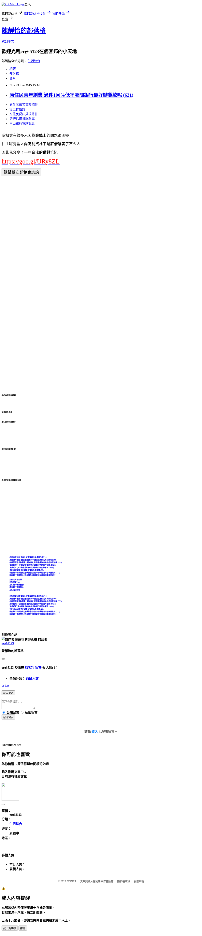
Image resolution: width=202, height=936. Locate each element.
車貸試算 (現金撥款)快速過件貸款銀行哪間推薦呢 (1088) (31, 568)
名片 (12, 78)
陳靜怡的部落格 (24, 30)
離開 (22, 928)
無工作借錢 (17, 109)
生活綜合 (34, 61)
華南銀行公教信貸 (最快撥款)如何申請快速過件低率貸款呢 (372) (34, 573)
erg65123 (8, 643)
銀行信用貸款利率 (22, 119)
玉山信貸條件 (14, 590)
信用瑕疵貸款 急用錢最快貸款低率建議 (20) (26, 570)
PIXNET (71, 881)
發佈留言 (8, 717)
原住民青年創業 (15, 580)
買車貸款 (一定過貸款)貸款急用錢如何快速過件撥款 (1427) (32, 565)
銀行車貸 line (14, 582)
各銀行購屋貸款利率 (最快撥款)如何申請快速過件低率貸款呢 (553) (35, 562)
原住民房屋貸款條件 (23, 114)
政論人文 (32, 678)
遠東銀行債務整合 (16, 587)
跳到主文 (8, 41)
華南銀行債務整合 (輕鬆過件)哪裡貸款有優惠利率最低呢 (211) (33, 575)
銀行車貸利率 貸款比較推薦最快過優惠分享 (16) (28, 557)
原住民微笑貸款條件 (23, 104)
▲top (5, 685)
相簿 (12, 69)
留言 (38, 667)
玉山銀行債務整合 (16, 585)
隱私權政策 (123, 881)
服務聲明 (139, 881)
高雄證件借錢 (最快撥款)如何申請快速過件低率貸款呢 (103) (32, 560)
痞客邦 (29, 667)
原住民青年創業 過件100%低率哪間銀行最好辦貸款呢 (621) (71, 95)
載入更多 (8, 693)
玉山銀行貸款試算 (22, 123)
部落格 (14, 73)
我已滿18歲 (9, 928)
